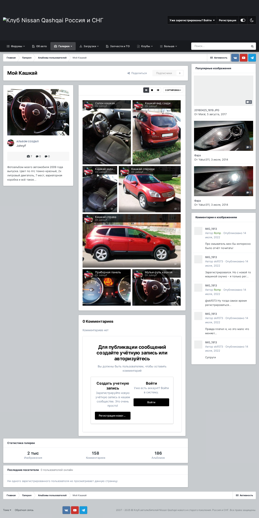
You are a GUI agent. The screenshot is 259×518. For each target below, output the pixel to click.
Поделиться (138, 73)
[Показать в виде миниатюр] (146, 90)
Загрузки (89, 46)
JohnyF (21, 145)
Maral (201, 114)
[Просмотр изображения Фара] (223, 136)
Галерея (64, 46)
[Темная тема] (251, 20)
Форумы (16, 46)
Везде (239, 46)
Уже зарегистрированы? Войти (191, 20)
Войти (151, 402)
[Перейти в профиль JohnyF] (10, 142)
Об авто (41, 46)
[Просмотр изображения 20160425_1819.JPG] (223, 91)
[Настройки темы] (243, 20)
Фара (197, 155)
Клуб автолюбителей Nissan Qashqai (155, 510)
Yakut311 (203, 159)
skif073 (218, 261)
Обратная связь (24, 510)
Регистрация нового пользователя (115, 415)
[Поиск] (252, 46)
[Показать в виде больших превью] (152, 90)
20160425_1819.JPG (206, 110)
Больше (169, 46)
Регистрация (227, 20)
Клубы (145, 46)
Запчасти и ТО (119, 46)
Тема (6, 510)
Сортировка (172, 90)
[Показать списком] (158, 90)
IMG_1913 (211, 228)
